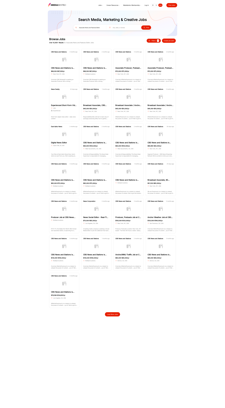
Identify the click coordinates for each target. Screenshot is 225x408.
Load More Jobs (112, 314)
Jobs (100, 5)
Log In (147, 5)
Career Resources (112, 5)
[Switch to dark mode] (156, 5)
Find (147, 27)
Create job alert (169, 41)
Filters (155, 41)
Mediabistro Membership (131, 5)
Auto (160, 5)
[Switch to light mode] (152, 5)
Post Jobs (171, 5)
